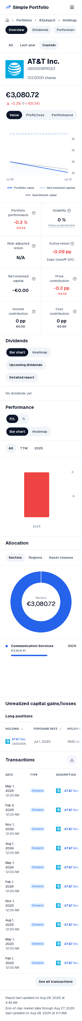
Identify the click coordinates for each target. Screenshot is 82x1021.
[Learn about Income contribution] (34, 311)
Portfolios (24, 20)
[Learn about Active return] (72, 244)
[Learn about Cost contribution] (75, 311)
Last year (28, 45)
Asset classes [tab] (61, 557)
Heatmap (39, 352)
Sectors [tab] (15, 557)
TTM (24, 448)
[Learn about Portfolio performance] (34, 213)
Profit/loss (35, 115)
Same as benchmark (61, 225)
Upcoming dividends (25, 365)
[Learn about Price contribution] (75, 279)
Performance (67, 30)
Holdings (70, 20)
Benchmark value (45, 195)
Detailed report (21, 377)
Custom (49, 45)
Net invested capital (61, 188)
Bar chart (17, 352)
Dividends (40, 30)
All (11, 45)
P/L (12, 419)
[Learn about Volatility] (69, 210)
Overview (16, 30)
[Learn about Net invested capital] (34, 279)
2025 (38, 448)
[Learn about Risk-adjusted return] (34, 246)
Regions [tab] (35, 557)
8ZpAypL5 (47, 20)
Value (14, 115)
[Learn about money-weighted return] (23, 103)
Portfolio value (24, 188)
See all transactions (56, 982)
